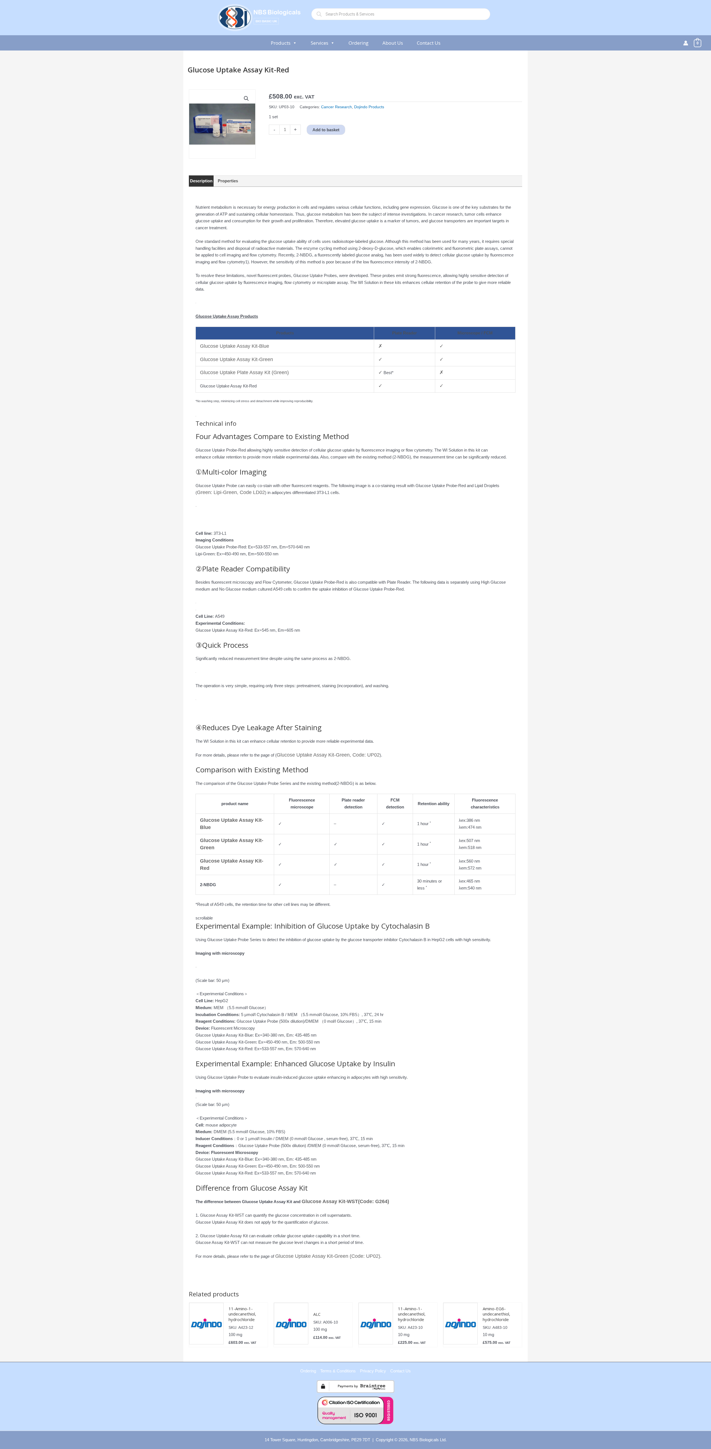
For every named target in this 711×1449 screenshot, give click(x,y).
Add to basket (325, 129)
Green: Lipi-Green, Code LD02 (231, 492)
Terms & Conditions (338, 1371)
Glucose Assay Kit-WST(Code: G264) (345, 1201)
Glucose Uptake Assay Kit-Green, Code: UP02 (328, 755)
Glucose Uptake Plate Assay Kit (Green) (244, 372)
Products (281, 43)
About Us (392, 43)
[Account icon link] (685, 43)
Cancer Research (336, 107)
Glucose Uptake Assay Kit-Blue (234, 346)
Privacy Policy (373, 1371)
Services (319, 43)
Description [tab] (201, 180)
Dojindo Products (369, 107)
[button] (246, 99)
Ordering (359, 43)
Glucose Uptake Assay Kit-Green (236, 359)
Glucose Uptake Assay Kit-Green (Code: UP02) (327, 1256)
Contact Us (428, 43)
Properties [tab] (228, 180)
